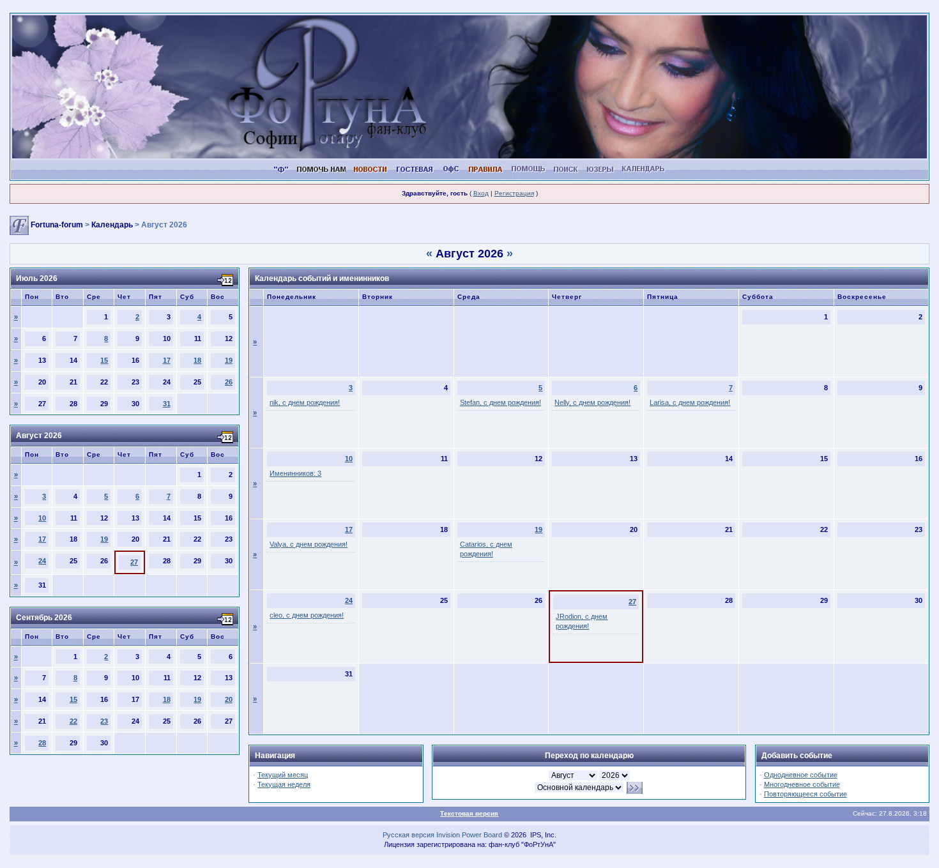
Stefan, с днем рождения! (500, 402)
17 (167, 360)
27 (134, 562)
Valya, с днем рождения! (308, 544)
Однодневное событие (800, 775)
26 (229, 382)
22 (73, 721)
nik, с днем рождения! (305, 402)
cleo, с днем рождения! (307, 615)
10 (42, 518)
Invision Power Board (469, 835)
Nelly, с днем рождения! (592, 402)
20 (229, 699)
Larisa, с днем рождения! (690, 402)
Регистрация (514, 193)
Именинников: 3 (295, 473)
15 (104, 360)
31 (167, 403)
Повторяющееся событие (805, 794)
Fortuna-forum (57, 224)
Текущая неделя (283, 784)
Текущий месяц (282, 775)
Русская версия (408, 835)
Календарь (112, 224)
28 (42, 743)
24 (42, 561)
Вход (481, 193)
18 (197, 360)
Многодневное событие (802, 784)
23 (104, 721)
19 (229, 360)
